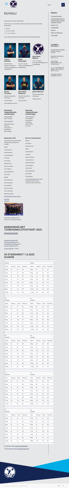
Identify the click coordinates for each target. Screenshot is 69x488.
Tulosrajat (54, 35)
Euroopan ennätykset (9, 242)
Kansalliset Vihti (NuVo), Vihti (57, 57)
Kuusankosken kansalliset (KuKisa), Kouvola (58, 50)
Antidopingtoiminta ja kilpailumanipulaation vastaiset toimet (58, 20)
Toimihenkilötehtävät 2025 (11, 233)
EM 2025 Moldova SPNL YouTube (12, 196)
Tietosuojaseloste (23, 485)
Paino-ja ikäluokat (56, 33)
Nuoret (53, 30)
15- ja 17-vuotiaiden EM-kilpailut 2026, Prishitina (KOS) (57, 69)
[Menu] (6, 4)
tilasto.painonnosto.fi (23, 449)
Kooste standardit (8, 248)
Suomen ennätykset (9, 246)
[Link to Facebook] (61, 486)
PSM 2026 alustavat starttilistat (56, 74)
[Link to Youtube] (58, 486)
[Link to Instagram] (63, 486)
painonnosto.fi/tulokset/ (21, 446)
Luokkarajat (54, 28)
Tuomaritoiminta (56, 16)
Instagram (6, 201)
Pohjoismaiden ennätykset (11, 244)
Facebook (6, 199)
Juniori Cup (54, 25)
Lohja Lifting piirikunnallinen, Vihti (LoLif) (56, 62)
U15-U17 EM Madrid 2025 (31, 179)
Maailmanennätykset (9, 240)
